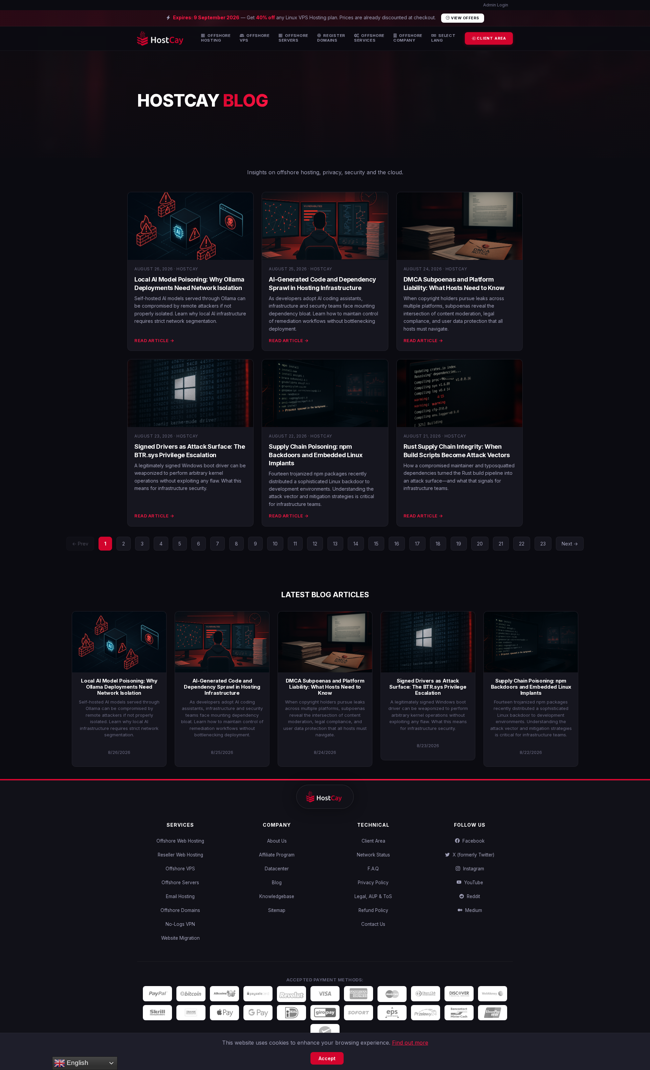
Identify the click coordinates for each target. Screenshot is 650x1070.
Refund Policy (373, 910)
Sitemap (276, 910)
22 (521, 544)
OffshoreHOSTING (216, 38)
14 (355, 544)
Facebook (472, 841)
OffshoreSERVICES (369, 38)
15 (376, 544)
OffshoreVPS (255, 38)
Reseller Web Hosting (180, 854)
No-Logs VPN (180, 924)
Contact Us (373, 924)
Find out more (410, 1042)
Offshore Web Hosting (180, 841)
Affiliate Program (277, 854)
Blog (277, 882)
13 (335, 544)
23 (543, 544)
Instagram (472, 868)
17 (417, 544)
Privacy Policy (373, 882)
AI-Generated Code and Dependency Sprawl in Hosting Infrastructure (222, 686)
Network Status (373, 854)
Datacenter (277, 868)
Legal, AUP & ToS (373, 896)
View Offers (464, 18)
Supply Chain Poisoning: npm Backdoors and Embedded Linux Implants (315, 455)
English (76, 1062)
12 (315, 544)
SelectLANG (443, 38)
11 (295, 544)
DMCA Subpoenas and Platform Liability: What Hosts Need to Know (325, 686)
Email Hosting (180, 896)
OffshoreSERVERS (293, 38)
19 (458, 544)
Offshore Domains (180, 910)
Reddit (472, 896)
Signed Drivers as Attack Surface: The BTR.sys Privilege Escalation (427, 686)
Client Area (373, 841)
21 (501, 544)
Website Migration (180, 938)
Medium (472, 910)
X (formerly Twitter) (472, 854)
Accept (327, 1058)
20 (480, 544)
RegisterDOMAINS (331, 38)
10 (275, 544)
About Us (277, 841)
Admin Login (495, 4)
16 (396, 544)
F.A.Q (373, 868)
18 (438, 544)
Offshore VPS (180, 868)
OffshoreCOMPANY (407, 38)
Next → (570, 544)
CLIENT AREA (490, 38)
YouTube (472, 882)
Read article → (154, 340)
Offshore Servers (180, 882)
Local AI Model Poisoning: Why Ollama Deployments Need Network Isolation (119, 686)
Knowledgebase (276, 896)
